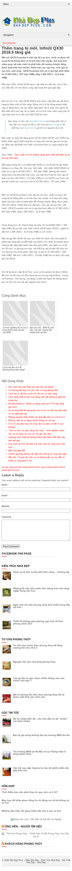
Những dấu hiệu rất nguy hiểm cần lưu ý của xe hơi (31, 811)
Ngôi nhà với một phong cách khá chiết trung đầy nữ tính (41, 605)
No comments (9, 43)
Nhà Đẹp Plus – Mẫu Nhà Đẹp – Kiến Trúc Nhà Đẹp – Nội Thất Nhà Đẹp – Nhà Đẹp (40, 861)
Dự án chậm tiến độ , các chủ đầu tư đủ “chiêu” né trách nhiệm (40, 719)
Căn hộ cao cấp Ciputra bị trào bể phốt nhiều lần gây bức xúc (41, 769)
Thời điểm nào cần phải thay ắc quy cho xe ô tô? (30, 792)
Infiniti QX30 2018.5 (11, 470)
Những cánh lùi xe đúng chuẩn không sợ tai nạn (31, 420)
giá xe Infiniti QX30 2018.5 (53, 467)
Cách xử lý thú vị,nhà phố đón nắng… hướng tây (41, 572)
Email (5, 495)
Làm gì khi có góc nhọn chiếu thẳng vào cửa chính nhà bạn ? (38, 679)
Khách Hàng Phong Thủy (23, 843)
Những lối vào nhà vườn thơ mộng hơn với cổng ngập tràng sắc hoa (41, 589)
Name (5, 485)
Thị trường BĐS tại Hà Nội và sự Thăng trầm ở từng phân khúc (39, 752)
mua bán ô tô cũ (37, 121)
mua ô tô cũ (30, 128)
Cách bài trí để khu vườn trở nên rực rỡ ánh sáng (32, 393)
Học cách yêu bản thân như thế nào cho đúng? (31, 387)
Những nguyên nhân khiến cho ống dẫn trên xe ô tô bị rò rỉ (36, 417)
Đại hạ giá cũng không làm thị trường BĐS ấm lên (41, 735)
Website (5, 506)
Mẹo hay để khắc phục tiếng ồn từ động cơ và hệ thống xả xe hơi (35, 801)
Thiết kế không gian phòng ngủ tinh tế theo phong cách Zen (38, 622)
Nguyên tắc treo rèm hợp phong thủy (34, 661)
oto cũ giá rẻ (56, 124)
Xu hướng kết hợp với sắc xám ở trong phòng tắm (33, 390)
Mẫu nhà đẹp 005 (16, 450)
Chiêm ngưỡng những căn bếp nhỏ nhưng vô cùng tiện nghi (37, 454)
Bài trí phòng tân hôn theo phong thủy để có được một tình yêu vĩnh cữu (38, 695)
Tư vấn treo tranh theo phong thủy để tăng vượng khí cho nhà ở (37, 646)
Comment (6, 517)
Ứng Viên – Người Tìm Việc (23, 826)
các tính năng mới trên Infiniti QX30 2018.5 (21, 467)
